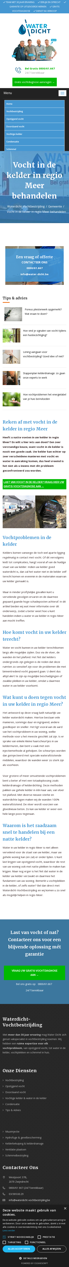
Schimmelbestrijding (16, 1155)
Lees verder (9, 1230)
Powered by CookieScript (34, 1263)
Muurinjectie (12, 1131)
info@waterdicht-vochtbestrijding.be (29, 1200)
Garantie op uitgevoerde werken (28, 6)
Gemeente (55, 206)
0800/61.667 (35, 268)
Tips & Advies (13, 1110)
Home (9, 103)
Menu (8, 93)
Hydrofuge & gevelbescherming (23, 1137)
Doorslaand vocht (15, 126)
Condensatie (12, 141)
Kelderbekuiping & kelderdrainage (24, 1143)
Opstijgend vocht (15, 118)
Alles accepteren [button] (19, 1248)
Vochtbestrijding (14, 111)
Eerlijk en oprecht (51, 2)
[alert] (34, 1236)
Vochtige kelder (14, 134)
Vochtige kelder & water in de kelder (26, 1098)
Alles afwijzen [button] (51, 1248)
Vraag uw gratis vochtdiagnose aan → (35, 972)
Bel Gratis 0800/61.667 (40, 68)
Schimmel (11, 149)
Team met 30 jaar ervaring (20, 2)
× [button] (65, 1208)
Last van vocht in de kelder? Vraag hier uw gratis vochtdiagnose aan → (34, 484)
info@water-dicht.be (34, 274)
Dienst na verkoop (46, 10)
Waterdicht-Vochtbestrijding (26, 206)
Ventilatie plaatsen (15, 1149)
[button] (34, 1258)
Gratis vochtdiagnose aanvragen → (35, 82)
